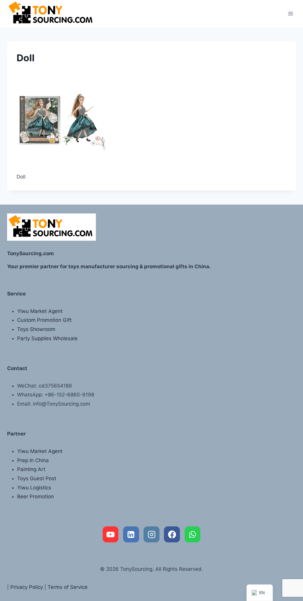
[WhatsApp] (193, 534)
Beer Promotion (35, 496)
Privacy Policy (26, 587)
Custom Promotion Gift (44, 320)
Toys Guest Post (36, 478)
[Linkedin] (131, 534)
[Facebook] (172, 534)
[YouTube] (111, 534)
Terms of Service (68, 587)
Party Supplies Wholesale (47, 338)
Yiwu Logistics (34, 488)
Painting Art (31, 469)
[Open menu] (290, 13)
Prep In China (33, 460)
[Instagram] (151, 534)
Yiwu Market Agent (39, 311)
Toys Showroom (36, 329)
